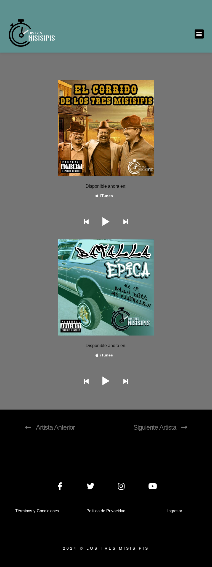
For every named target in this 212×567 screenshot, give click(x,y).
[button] (199, 34)
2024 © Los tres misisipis (106, 548)
